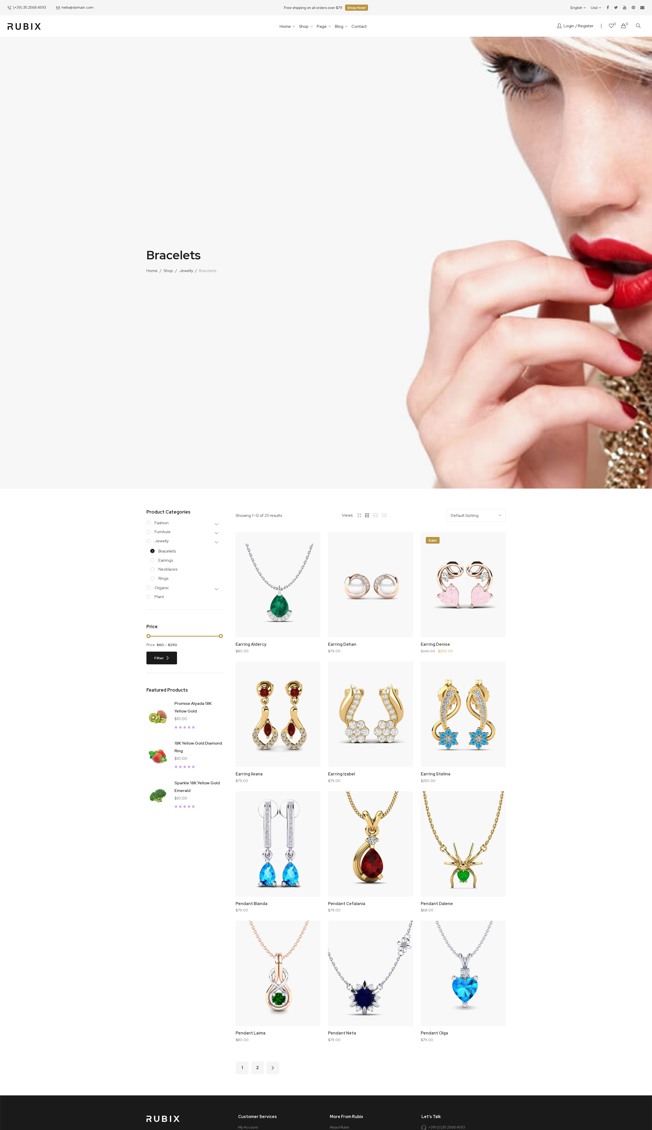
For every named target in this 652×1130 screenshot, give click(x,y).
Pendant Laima (250, 1033)
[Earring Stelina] (463, 714)
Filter (159, 658)
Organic (162, 587)
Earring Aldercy (251, 644)
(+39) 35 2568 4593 (29, 7)
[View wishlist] (611, 26)
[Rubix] (24, 26)
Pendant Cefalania (346, 903)
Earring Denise (435, 644)
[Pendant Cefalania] (370, 844)
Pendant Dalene (437, 903)
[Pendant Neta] (370, 973)
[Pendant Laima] (278, 973)
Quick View (309, 570)
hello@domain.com (77, 7)
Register (585, 26)
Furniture (163, 531)
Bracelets (167, 551)
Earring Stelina (435, 774)
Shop (168, 270)
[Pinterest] (633, 7)
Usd (594, 7)
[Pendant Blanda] (278, 844)
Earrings (165, 560)
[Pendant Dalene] (463, 844)
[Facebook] (608, 7)
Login (569, 26)
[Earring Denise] (463, 584)
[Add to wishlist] (309, 542)
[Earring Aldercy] (278, 584)
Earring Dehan (342, 644)
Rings (163, 578)
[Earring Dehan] (370, 584)
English (576, 7)
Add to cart (280, 636)
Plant (159, 596)
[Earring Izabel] (370, 714)
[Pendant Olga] (463, 973)
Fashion (162, 523)
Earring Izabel (341, 774)
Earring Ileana (249, 774)
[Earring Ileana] (278, 714)
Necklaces (167, 569)
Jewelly (186, 270)
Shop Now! (356, 7)
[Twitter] (616, 7)
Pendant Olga (434, 1033)
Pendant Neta (342, 1033)
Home (152, 270)
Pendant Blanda (251, 903)
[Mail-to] (642, 7)
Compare (309, 556)
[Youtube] (625, 7)
